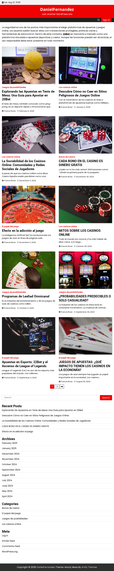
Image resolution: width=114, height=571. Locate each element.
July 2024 (7, 480)
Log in (5, 535)
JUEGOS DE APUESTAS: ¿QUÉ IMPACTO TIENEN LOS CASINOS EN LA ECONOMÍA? (84, 366)
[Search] (98, 20)
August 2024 (8, 475)
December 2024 (10, 453)
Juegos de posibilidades (14, 87)
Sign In (106, 20)
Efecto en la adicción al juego (23, 231)
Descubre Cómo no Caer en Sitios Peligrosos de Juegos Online (83, 93)
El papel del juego (10, 226)
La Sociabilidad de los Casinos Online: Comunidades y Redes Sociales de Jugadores (23, 165)
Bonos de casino (67, 157)
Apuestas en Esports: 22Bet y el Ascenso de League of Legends (25, 364)
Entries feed (8, 540)
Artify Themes (89, 567)
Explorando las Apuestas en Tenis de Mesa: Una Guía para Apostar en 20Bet (28, 95)
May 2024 (7, 491)
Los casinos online (68, 87)
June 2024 (7, 485)
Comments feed (11, 546)
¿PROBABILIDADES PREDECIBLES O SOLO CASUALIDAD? (85, 298)
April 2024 (7, 496)
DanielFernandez (57, 9)
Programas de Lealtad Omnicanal (25, 296)
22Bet (66, 34)
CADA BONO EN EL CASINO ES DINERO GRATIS (81, 163)
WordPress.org (10, 551)
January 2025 (9, 448)
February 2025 (9, 443)
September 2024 (11, 469)
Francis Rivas (10, 111)
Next (62, 387)
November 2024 (10, 459)
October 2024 (9, 464)
